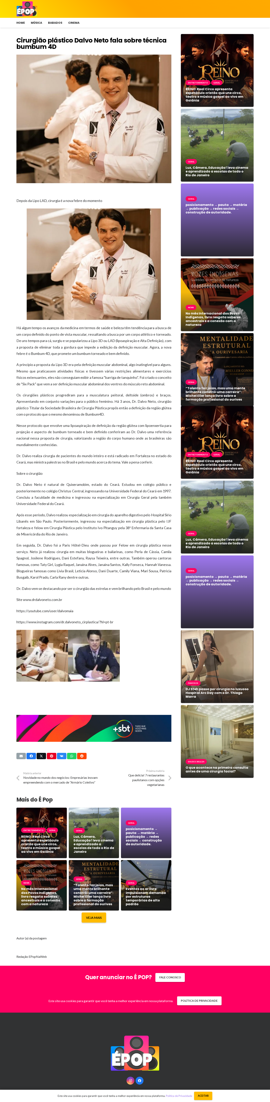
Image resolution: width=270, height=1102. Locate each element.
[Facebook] (139, 1081)
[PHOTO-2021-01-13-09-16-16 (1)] (42, 655)
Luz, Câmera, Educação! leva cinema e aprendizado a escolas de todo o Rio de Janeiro (94, 844)
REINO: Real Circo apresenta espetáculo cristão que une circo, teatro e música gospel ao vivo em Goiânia (40, 844)
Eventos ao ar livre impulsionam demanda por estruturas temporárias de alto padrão (146, 896)
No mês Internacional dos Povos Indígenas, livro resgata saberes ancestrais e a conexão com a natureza (40, 896)
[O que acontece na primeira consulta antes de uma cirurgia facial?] (217, 708)
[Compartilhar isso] (31, 756)
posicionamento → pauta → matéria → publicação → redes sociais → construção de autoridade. (144, 836)
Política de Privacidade (179, 1095)
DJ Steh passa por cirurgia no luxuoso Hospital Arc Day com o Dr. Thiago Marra (217, 693)
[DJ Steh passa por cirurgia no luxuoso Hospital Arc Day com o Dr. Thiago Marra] (217, 633)
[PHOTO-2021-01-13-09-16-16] (94, 655)
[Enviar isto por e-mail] (21, 756)
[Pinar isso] (51, 756)
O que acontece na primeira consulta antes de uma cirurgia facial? (217, 769)
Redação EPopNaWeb (31, 956)
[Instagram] (130, 1081)
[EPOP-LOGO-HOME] (26, 9)
